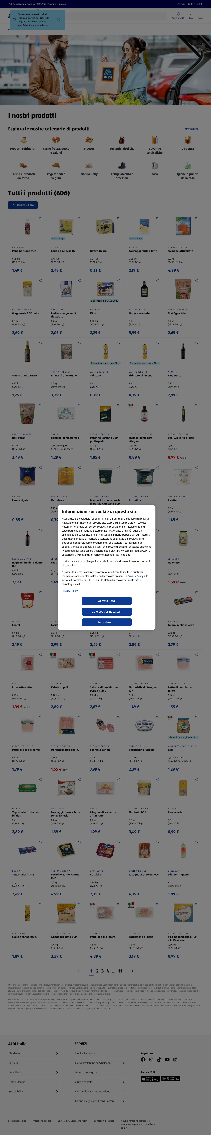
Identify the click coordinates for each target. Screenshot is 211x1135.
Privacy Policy (135, 576)
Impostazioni (106, 622)
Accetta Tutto (106, 601)
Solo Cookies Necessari (106, 611)
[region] (106, 567)
